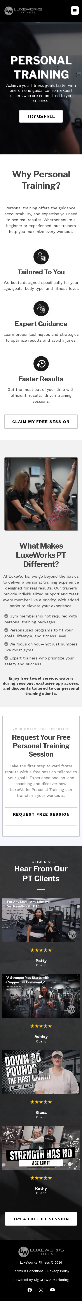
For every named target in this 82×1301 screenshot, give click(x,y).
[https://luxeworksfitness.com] (23, 11)
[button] (75, 10)
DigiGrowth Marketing (51, 1280)
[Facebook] (29, 1290)
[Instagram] (41, 1290)
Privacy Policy (58, 1271)
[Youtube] (52, 1290)
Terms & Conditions (28, 1271)
